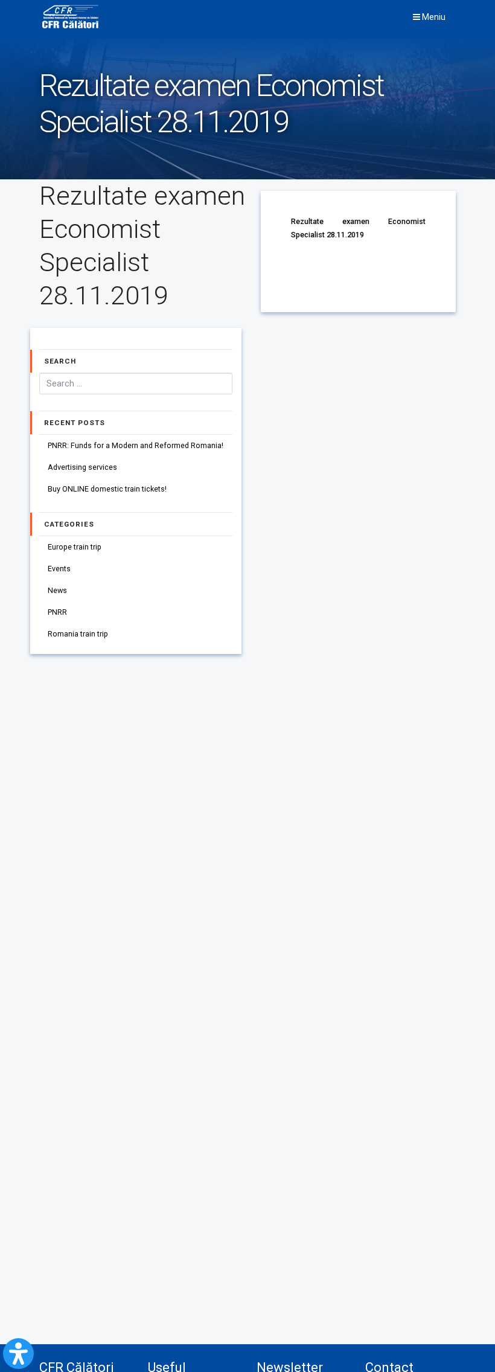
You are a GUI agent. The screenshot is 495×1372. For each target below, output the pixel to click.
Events (59, 568)
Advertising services (82, 467)
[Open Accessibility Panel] (18, 1353)
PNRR (57, 612)
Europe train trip (74, 546)
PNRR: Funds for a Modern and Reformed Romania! (135, 445)
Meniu (433, 17)
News (57, 590)
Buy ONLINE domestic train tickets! (107, 488)
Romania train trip (78, 633)
